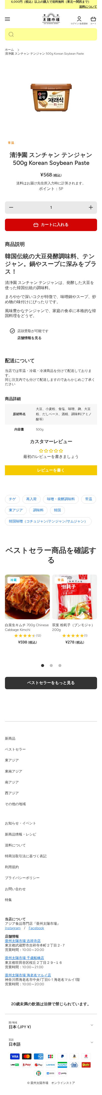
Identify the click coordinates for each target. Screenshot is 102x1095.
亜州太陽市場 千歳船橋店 (24, 958)
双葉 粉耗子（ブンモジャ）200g (73, 627)
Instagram (13, 928)
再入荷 (31, 499)
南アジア (12, 782)
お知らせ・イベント (20, 823)
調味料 (38, 510)
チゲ (12, 499)
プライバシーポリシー (22, 878)
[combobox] (51, 34)
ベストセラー (15, 749)
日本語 (15, 1044)
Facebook (36, 928)
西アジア (12, 793)
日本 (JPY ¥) (20, 1027)
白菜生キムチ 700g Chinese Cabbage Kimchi (27, 627)
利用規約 (12, 867)
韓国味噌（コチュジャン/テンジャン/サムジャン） (48, 521)
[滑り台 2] (51, 665)
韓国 (57, 510)
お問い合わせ (15, 889)
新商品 (10, 738)
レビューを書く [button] (51, 470)
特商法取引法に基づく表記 (26, 856)
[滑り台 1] (42, 665)
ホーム (9, 49)
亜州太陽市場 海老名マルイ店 (28, 975)
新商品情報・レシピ (20, 834)
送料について (88, 6)
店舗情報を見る (29, 338)
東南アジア (13, 771)
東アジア (16, 510)
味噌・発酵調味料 (61, 499)
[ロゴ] (51, 18)
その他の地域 (15, 804)
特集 (8, 900)
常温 (88, 499)
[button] (93, 19)
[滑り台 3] (59, 665)
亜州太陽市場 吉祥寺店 (23, 941)
